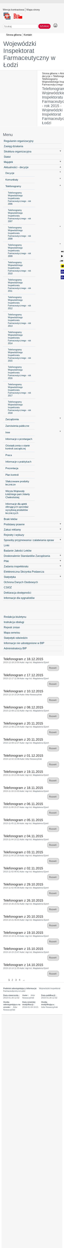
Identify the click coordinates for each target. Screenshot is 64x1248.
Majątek (8, 161)
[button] (62, 251)
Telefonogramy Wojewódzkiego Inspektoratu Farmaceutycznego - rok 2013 (19, 320)
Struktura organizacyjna (17, 151)
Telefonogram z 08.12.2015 (23, 707)
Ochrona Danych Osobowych (21, 582)
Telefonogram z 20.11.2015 (23, 723)
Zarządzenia (12, 419)
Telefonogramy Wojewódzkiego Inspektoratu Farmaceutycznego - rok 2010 (19, 268)
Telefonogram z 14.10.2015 (23, 965)
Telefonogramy (13, 186)
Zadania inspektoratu (16, 566)
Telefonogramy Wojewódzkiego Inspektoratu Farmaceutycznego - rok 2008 (19, 233)
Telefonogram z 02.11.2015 (23, 868)
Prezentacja (11, 468)
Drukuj (55, 25)
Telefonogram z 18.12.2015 (23, 659)
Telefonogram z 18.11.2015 (23, 788)
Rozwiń (53, 668)
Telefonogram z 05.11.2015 (23, 820)
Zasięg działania (13, 146)
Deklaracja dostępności (17, 592)
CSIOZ (8, 587)
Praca (8, 455)
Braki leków (10, 519)
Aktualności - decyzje (16, 167)
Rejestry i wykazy (14, 534)
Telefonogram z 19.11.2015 (23, 771)
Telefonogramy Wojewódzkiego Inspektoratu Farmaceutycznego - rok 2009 (19, 250)
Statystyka (10, 576)
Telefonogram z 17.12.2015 (23, 675)
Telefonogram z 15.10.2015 (23, 949)
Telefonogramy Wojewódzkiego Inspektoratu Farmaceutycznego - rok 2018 (19, 407)
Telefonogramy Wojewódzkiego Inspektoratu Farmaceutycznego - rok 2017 (19, 390)
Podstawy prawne (14, 524)
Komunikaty (11, 179)
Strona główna (49, 73)
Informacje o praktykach (18, 461)
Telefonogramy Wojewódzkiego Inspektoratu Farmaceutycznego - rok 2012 (19, 303)
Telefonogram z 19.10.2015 (23, 932)
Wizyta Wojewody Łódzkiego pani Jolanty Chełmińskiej (17, 494)
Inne (7, 432)
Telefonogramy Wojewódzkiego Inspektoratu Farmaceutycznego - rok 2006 (19, 198)
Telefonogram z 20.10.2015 (23, 916)
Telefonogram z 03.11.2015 (23, 852)
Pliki (6, 561)
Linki (6, 545)
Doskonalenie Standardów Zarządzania (27, 555)
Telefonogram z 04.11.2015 (23, 836)
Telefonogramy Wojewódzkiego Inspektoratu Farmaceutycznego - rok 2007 (19, 216)
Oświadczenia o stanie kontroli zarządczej (17, 447)
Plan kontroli (12, 475)
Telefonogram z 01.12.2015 (23, 755)
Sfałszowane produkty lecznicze (17, 483)
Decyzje (9, 173)
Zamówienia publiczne (17, 426)
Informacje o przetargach (18, 439)
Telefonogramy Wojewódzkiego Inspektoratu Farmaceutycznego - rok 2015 (19, 355)
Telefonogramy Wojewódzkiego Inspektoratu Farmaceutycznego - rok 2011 (19, 285)
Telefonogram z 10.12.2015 (23, 691)
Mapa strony (33, 10)
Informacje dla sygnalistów (19, 597)
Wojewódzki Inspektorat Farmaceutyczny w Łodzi (29, 54)
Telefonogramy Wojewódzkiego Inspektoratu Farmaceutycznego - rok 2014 (19, 338)
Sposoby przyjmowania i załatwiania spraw (29, 540)
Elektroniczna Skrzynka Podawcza (24, 571)
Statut (7, 156)
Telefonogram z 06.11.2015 (23, 804)
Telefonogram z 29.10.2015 (23, 884)
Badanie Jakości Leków (18, 550)
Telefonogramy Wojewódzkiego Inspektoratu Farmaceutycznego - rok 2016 (19, 372)
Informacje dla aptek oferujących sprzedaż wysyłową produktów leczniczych (17, 509)
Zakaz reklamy (12, 529)
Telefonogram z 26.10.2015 (23, 900)
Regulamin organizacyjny (18, 140)
